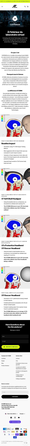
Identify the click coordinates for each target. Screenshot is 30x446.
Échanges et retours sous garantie (21, 364)
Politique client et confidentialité (20, 375)
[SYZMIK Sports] (15, 7)
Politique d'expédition (20, 378)
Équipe (3, 360)
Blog (2, 363)
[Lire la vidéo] (15, 18)
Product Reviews (5, 365)
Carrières (3, 358)
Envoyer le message (12, 346)
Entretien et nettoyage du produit (21, 371)
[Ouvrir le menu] (2, 6)
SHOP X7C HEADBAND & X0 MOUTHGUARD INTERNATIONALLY (15, 1)
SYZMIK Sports (8, 441)
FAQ (17, 360)
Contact (18, 358)
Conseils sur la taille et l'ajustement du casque (21, 368)
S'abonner (15, 396)
